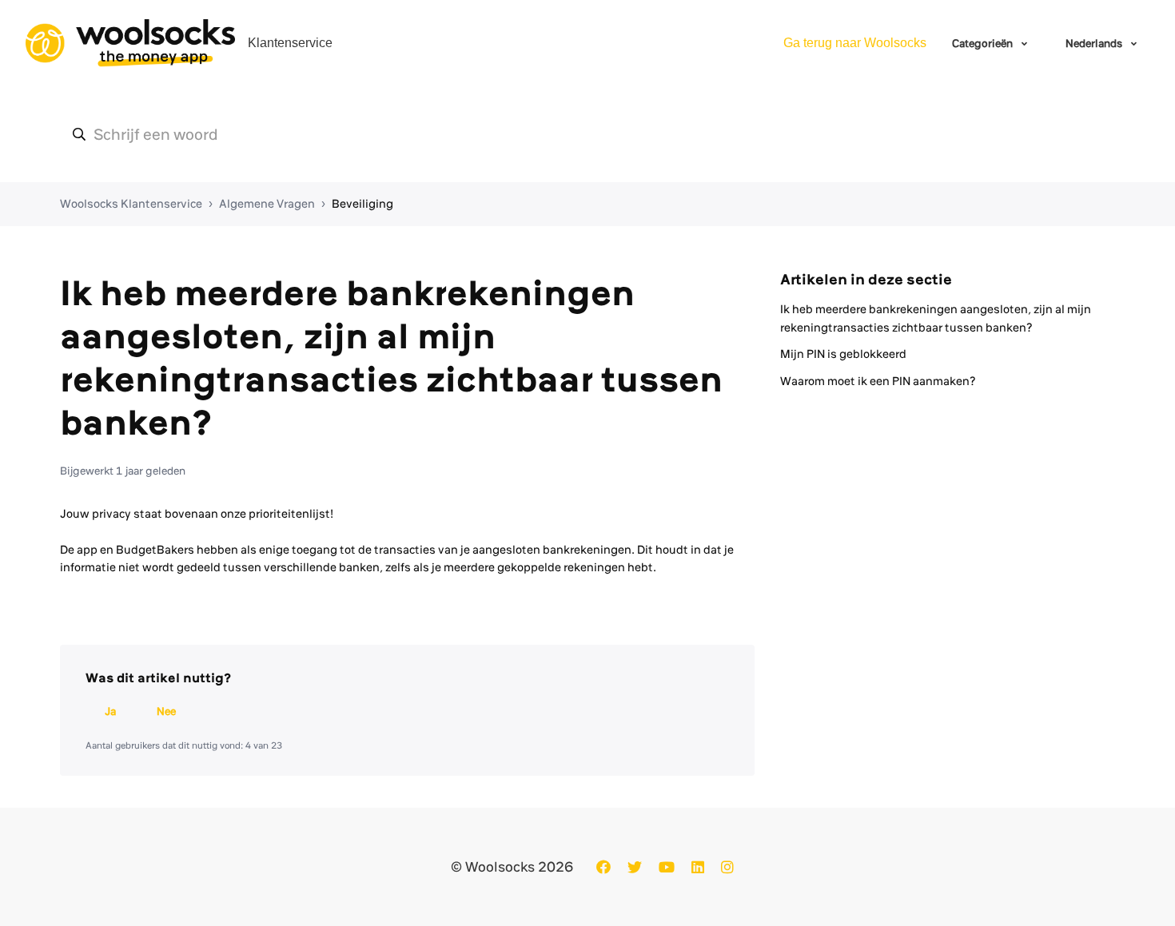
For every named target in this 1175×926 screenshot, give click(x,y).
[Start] (130, 43)
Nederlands (1095, 43)
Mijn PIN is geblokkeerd (843, 354)
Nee (166, 711)
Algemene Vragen (267, 204)
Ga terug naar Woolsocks (854, 43)
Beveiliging (362, 204)
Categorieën (983, 43)
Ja (110, 711)
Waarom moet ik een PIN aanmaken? (878, 381)
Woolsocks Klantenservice (131, 204)
